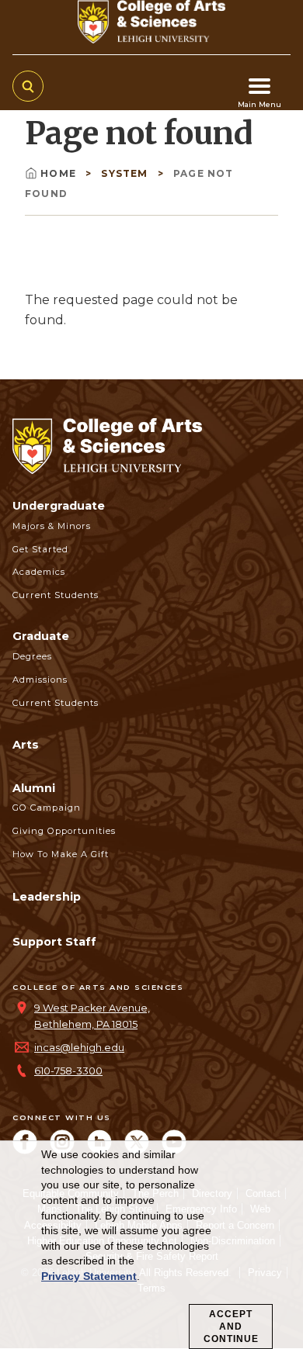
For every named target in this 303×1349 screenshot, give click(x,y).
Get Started (40, 549)
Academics (38, 571)
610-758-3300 (68, 1071)
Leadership (46, 897)
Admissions (40, 679)
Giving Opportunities (64, 830)
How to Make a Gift (60, 854)
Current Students (55, 595)
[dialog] (151, 1245)
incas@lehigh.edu (79, 1047)
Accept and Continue (231, 1326)
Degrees (32, 656)
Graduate (40, 636)
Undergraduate (58, 506)
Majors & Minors (51, 526)
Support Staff (54, 942)
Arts (25, 745)
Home (59, 173)
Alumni (33, 788)
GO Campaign (46, 807)
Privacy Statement (89, 1276)
